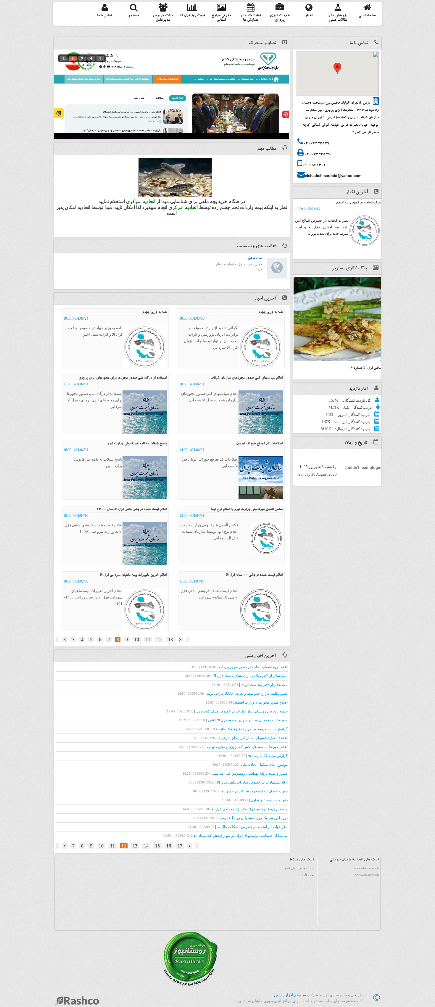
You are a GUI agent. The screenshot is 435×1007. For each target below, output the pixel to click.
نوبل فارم (308, 874)
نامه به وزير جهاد (271, 312)
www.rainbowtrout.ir (366, 868)
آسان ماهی (255, 258)
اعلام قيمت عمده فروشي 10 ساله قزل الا (254, 575)
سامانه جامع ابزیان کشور (298, 868)
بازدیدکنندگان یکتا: (357, 407)
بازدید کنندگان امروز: (353, 414)
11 (148, 639)
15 (157, 845)
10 (136, 639)
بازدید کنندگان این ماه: (351, 421)
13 (170, 639)
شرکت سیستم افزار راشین (296, 995)
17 (180, 845)
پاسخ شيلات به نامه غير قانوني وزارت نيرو (137, 444)
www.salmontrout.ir (367, 874)
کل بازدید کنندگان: (356, 400)
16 (168, 845)
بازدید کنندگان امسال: (352, 429)
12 (159, 639)
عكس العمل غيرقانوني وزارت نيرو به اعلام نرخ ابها (247, 509)
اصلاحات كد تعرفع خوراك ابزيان (259, 444)
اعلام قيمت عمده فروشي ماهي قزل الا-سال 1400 (131, 509)
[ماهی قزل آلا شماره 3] (337, 319)
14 (146, 845)
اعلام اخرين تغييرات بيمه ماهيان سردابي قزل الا (133, 575)
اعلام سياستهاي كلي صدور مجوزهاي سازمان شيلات (246, 378)
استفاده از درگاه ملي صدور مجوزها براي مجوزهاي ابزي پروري (122, 378)
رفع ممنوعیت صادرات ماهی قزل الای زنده (356, 203)
